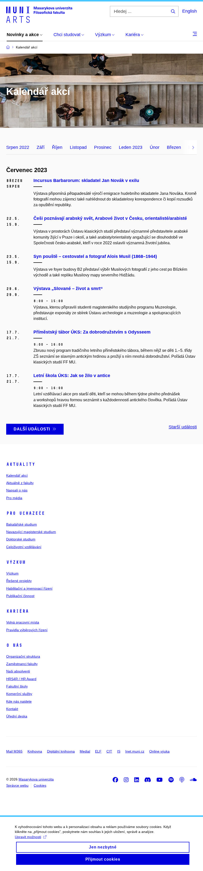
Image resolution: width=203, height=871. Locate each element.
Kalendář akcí (17, 475)
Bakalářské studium (21, 524)
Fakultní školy (17, 686)
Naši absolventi (18, 671)
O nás (14, 645)
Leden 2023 (130, 147)
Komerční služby (19, 694)
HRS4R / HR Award (21, 679)
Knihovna (34, 751)
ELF (98, 751)
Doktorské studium (20, 539)
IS (118, 751)
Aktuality (20, 464)
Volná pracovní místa (22, 622)
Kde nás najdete (19, 701)
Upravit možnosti (28, 837)
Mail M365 (14, 751)
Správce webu (17, 785)
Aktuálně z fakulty (20, 483)
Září (41, 147)
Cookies (40, 785)
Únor (154, 147)
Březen (174, 147)
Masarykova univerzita (36, 779)
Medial (85, 751)
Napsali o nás (16, 490)
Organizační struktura (23, 656)
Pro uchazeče (25, 513)
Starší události (183, 426)
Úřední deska (16, 716)
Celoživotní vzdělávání (23, 547)
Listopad (78, 147)
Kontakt (12, 709)
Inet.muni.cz (134, 751)
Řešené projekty (19, 581)
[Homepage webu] (39, 14)
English (189, 11)
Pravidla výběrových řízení (27, 630)
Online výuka (159, 751)
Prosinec (102, 147)
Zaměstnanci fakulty (22, 664)
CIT (109, 751)
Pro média (14, 498)
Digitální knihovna (61, 751)
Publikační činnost (20, 596)
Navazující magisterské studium (31, 532)
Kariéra (17, 611)
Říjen (57, 147)
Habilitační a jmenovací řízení (29, 588)
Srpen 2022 (17, 147)
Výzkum (15, 562)
